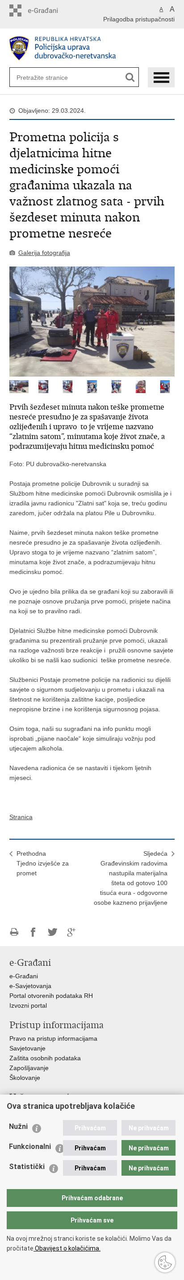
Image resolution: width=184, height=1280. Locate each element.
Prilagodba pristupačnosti (139, 19)
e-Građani (23, 976)
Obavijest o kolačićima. (66, 1248)
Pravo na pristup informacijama (53, 1038)
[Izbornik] (161, 77)
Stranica (21, 817)
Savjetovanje (27, 1048)
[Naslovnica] (92, 48)
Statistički (27, 1166)
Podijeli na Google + (71, 932)
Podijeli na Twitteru (52, 932)
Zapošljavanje (29, 1067)
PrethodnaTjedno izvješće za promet (43, 863)
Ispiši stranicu (14, 932)
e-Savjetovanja (30, 985)
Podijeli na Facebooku (33, 932)
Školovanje (24, 1077)
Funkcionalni (30, 1146)
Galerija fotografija (44, 252)
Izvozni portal (28, 1005)
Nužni (18, 1126)
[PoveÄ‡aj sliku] (92, 322)
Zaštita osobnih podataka (45, 1058)
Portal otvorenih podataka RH (51, 995)
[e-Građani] (47, 10)
